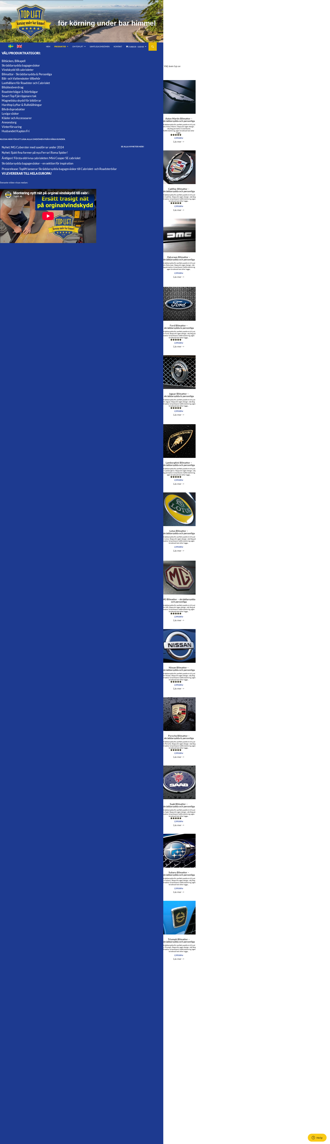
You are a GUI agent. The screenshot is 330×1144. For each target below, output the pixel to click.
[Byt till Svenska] (11, 46)
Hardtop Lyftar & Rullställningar (22, 105)
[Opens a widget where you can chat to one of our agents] (317, 1138)
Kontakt (118, 46)
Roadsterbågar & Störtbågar (20, 92)
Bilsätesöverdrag (12, 87)
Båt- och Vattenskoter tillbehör (21, 78)
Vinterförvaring (12, 127)
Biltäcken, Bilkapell (13, 61)
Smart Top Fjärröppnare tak (19, 96)
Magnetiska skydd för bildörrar (21, 100)
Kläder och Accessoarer (17, 118)
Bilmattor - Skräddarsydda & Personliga (27, 74)
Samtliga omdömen (99, 46)
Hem (48, 46)
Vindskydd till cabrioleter (18, 70)
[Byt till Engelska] (19, 46)
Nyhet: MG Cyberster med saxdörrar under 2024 (33, 147)
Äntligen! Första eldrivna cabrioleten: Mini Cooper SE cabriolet (41, 158)
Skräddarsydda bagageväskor (21, 65)
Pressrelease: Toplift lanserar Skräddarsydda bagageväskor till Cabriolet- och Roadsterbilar (59, 169)
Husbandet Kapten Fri (16, 131)
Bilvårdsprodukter (13, 109)
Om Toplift (77, 46)
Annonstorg (9, 122)
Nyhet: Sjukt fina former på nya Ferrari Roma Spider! (35, 152)
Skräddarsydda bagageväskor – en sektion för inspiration (37, 163)
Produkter (60, 46)
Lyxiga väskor (10, 113)
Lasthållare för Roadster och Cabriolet (26, 83)
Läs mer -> (178, 130)
